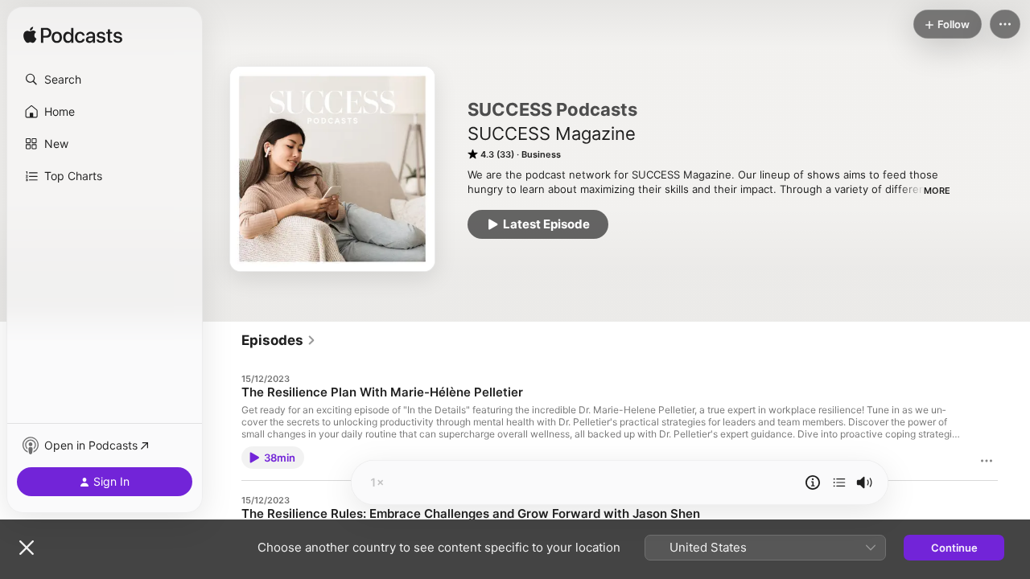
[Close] (26, 547)
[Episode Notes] (812, 482)
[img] (72, 36)
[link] (278, 340)
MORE (937, 190)
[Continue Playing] (839, 482)
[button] (105, 79)
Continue (954, 547)
